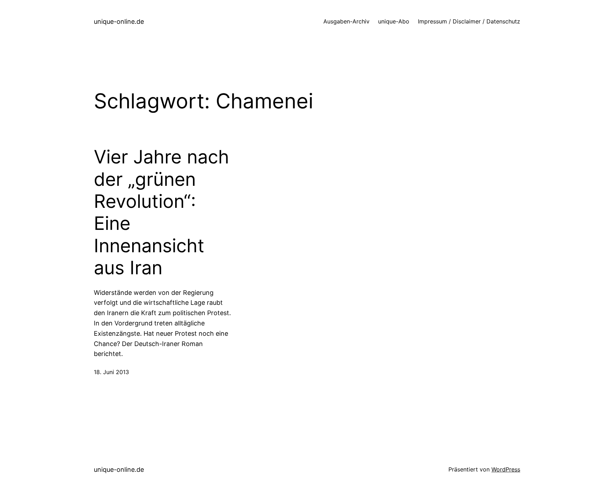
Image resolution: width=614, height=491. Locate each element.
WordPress (505, 469)
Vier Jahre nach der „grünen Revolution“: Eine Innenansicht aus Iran (161, 212)
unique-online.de (119, 21)
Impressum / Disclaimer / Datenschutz (469, 21)
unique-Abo (393, 21)
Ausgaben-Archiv (346, 21)
